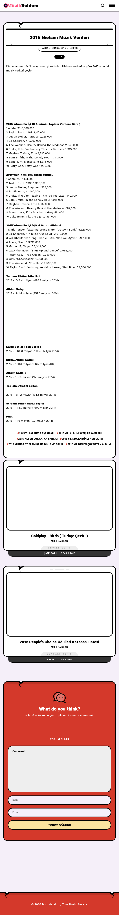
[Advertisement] (59, 99)
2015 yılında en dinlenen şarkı (82, 439)
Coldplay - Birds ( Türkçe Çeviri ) (59, 536)
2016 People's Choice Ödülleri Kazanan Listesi (59, 642)
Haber (44, 48)
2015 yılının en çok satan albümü (90, 444)
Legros (74, 48)
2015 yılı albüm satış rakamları (80, 433)
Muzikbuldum (51, 904)
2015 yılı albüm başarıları (37, 433)
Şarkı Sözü (50, 553)
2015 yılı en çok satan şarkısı (38, 439)
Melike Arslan (59, 541)
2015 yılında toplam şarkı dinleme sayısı (36, 444)
